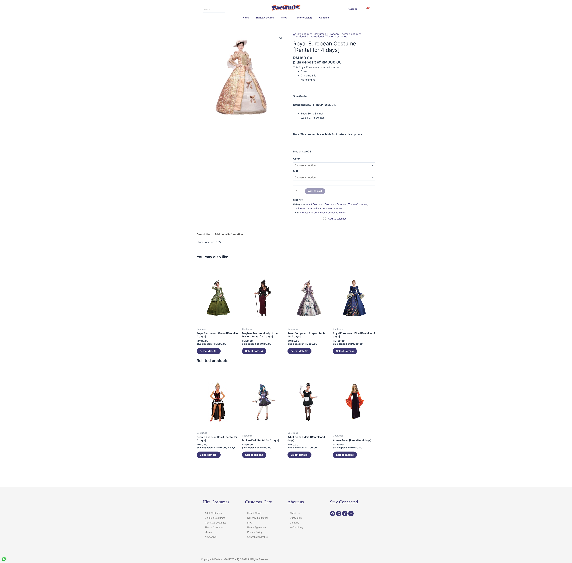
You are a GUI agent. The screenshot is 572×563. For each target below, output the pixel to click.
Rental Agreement (256, 527)
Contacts (324, 17)
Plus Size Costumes (215, 522)
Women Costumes (336, 36)
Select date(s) (208, 351)
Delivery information (257, 518)
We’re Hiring (296, 527)
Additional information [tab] (228, 234)
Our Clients (296, 518)
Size (296, 170)
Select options (254, 454)
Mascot (208, 532)
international (318, 212)
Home (246, 17)
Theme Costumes (350, 33)
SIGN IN (352, 9)
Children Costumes (215, 518)
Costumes (320, 33)
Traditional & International (308, 36)
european (305, 212)
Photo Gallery (304, 17)
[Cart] (367, 9)
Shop (284, 17)
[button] (286, 17)
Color (296, 158)
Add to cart (315, 191)
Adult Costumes (302, 33)
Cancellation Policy (257, 537)
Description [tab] (204, 234)
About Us (295, 513)
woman (342, 212)
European (333, 33)
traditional (331, 212)
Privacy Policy (254, 532)
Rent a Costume (265, 17)
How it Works (254, 513)
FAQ (249, 522)
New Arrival (211, 537)
